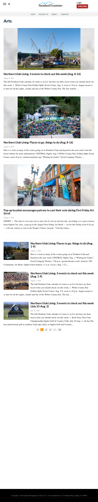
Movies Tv (43, 14)
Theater (64, 14)
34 (60, 330)
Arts (33, 14)
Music (54, 14)
